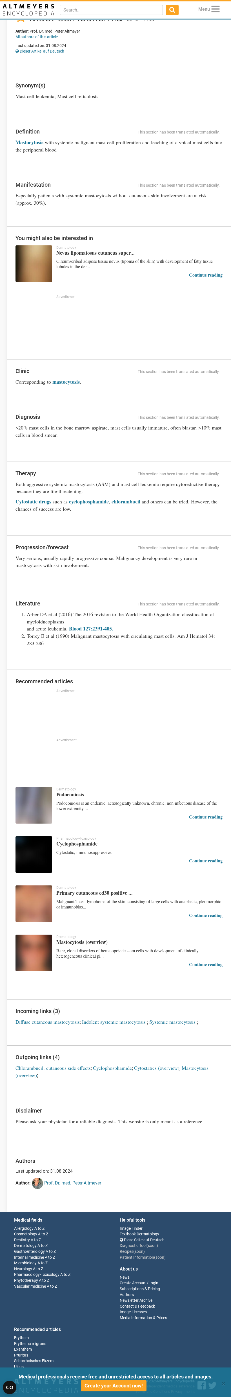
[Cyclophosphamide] (33, 854)
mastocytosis (66, 381)
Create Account (133, 1283)
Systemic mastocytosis (173, 1021)
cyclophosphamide (89, 501)
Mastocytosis (29, 142)
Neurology (23, 1269)
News (125, 1277)
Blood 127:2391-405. (91, 628)
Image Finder (131, 1228)
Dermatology (25, 1245)
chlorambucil (126, 501)
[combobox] (111, 10)
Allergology (24, 1228)
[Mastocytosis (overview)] (33, 953)
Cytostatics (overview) (156, 1067)
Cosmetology (25, 1234)
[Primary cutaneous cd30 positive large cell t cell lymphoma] (33, 903)
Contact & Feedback (137, 1306)
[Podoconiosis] (33, 805)
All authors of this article (36, 37)
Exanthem (23, 1349)
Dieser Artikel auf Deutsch (41, 51)
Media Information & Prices (143, 1317)
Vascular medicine (30, 1286)
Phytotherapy (26, 1280)
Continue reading (206, 275)
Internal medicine (29, 1257)
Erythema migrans (30, 1343)
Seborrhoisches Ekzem (34, 1360)
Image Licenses (133, 1312)
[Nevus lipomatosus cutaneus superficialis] (33, 263)
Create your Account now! (114, 1386)
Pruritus (21, 1355)
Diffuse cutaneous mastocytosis (47, 1021)
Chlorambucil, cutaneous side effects (53, 1067)
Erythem (21, 1337)
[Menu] (215, 10)
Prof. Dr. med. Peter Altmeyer (72, 1183)
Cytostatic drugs (33, 501)
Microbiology (25, 1263)
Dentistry (22, 1240)
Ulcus (19, 1366)
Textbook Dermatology (139, 1234)
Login (153, 1283)
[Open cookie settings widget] (9, 1387)
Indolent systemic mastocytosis (114, 1021)
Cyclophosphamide (112, 1067)
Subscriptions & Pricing (140, 1289)
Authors (127, 1294)
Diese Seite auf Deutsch (144, 1240)
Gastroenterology (29, 1251)
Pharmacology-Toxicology (36, 1274)
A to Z (39, 1228)
